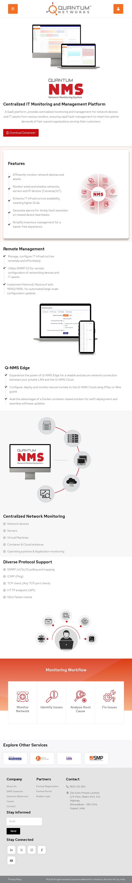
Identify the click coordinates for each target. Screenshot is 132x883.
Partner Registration (47, 786)
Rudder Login (43, 796)
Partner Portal (44, 791)
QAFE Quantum (15, 791)
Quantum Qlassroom (17, 796)
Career (10, 801)
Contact (11, 806)
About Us (12, 786)
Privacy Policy (14, 879)
